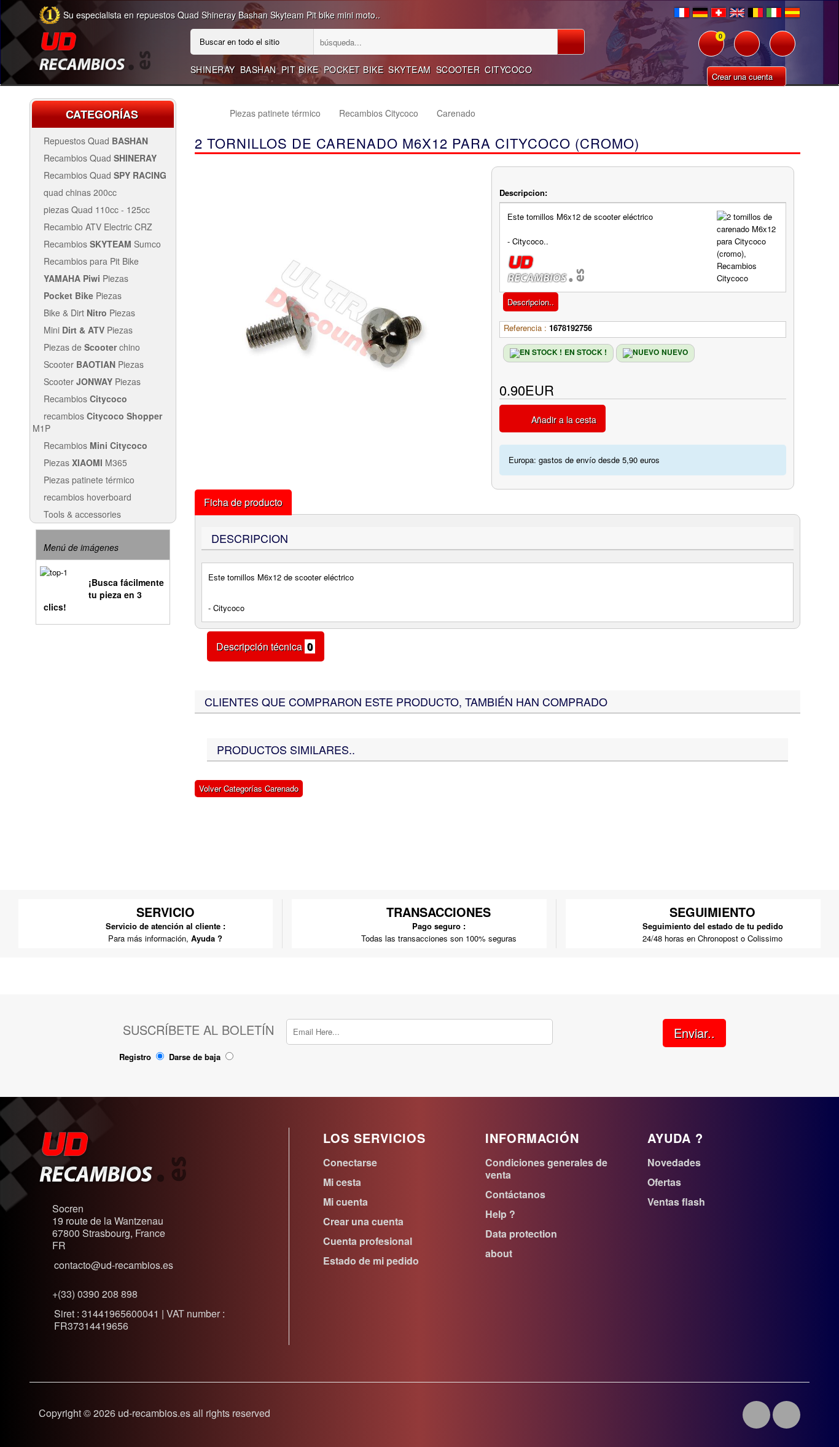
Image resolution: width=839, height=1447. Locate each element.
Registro (135, 1057)
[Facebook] (756, 1415)
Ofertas (664, 1182)
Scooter (458, 69)
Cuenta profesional (367, 1241)
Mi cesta (342, 1182)
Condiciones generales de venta (546, 1168)
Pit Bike (300, 69)
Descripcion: (523, 192)
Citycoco (508, 69)
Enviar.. (694, 1033)
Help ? (500, 1214)
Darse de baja (194, 1057)
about (498, 1253)
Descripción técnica (265, 646)
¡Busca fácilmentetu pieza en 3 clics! (104, 594)
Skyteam (409, 69)
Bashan (258, 69)
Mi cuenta (345, 1202)
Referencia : (525, 327)
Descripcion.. (530, 302)
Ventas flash (676, 1202)
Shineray (212, 69)
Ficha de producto (243, 502)
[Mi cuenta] (747, 50)
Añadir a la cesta (563, 419)
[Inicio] (206, 113)
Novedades (674, 1162)
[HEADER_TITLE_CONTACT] (782, 50)
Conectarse (350, 1162)
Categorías (102, 114)
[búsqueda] (571, 42)
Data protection (521, 1234)
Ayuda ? (206, 938)
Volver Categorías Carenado (249, 788)
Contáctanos (515, 1194)
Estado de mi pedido (371, 1261)
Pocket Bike (354, 69)
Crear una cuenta (743, 76)
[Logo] (94, 50)
